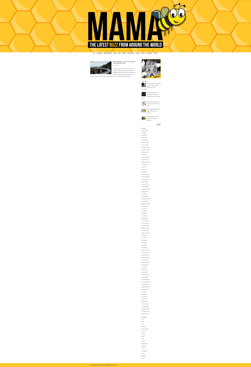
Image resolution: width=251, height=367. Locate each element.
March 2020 (145, 247)
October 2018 (145, 284)
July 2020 (144, 238)
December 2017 (146, 309)
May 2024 (144, 172)
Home (114, 53)
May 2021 (144, 213)
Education (99, 53)
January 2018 (145, 306)
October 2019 (145, 260)
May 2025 (144, 154)
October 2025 (145, 152)
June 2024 (144, 169)
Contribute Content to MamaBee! (104, 365)
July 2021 (144, 208)
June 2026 (144, 135)
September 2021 (146, 203)
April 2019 (144, 269)
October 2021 (145, 201)
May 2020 (144, 242)
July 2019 (144, 267)
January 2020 (145, 252)
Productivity (130, 53)
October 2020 (145, 230)
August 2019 (145, 265)
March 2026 (145, 140)
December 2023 (146, 176)
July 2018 (144, 291)
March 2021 (145, 218)
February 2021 (145, 220)
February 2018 (145, 304)
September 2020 (146, 233)
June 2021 (144, 211)
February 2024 (145, 174)
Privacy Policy (114, 365)
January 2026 (145, 145)
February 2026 (145, 142)
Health (143, 334)
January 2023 (145, 184)
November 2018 (146, 282)
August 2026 (145, 130)
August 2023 (145, 181)
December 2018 (146, 279)
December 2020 (146, 225)
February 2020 (145, 250)
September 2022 (146, 189)
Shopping (144, 346)
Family (143, 331)
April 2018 (144, 299)
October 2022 (145, 186)
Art (142, 319)
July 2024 (144, 167)
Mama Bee (95, 365)
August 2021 (145, 206)
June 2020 (144, 240)
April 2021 (144, 216)
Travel (143, 53)
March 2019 (145, 272)
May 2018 (144, 296)
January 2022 (145, 196)
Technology (144, 351)
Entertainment (108, 53)
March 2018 (145, 301)
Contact (155, 53)
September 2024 (146, 162)
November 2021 (146, 198)
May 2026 (144, 137)
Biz (94, 53)
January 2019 (145, 277)
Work (143, 358)
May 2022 (144, 194)
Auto (143, 321)
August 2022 (145, 191)
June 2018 (144, 294)
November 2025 (146, 150)
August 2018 (145, 289)
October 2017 (145, 313)
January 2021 (145, 223)
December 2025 (146, 147)
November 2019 (146, 257)
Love (119, 53)
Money (124, 53)
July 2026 (144, 132)
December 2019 (146, 255)
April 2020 (144, 245)
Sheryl (115, 65)
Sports (138, 53)
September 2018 (146, 286)
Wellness (149, 53)
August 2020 (145, 235)
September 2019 (146, 262)
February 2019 (145, 274)
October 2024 (145, 159)
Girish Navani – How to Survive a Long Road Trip (124, 62)
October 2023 (145, 179)
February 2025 (145, 157)
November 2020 (146, 228)
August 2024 (145, 164)
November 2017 (146, 311)
